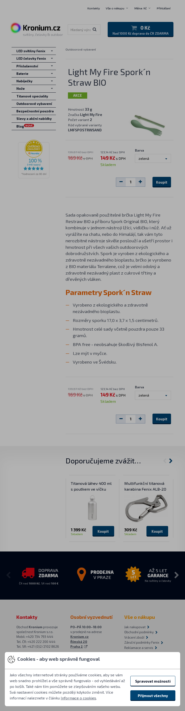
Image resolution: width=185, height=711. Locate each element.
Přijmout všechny (153, 695)
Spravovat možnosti (153, 681)
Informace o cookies (78, 698)
